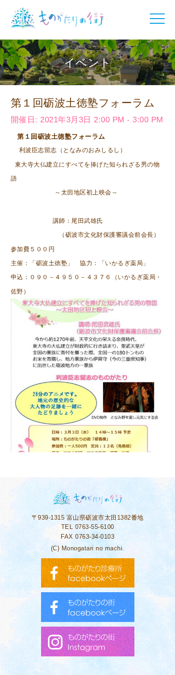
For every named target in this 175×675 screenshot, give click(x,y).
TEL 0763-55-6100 (87, 526)
